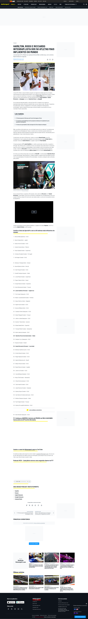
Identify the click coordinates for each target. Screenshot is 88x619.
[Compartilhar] (47, 59)
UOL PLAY (40, 1)
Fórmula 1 (13, 4)
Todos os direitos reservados (50, 617)
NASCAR (49, 4)
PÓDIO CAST (51, 7)
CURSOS (35, 1)
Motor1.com (35, 603)
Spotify (17, 491)
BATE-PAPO (71, 1)
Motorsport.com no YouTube (30, 7)
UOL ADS (44, 1)
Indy (60, 4)
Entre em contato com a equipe (64, 604)
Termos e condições (35, 615)
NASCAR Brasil (42, 4)
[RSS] (22, 609)
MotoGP (19, 4)
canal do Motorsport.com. (42, 454)
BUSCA (65, 1)
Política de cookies (43, 615)
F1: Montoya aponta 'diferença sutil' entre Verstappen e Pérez (29, 118)
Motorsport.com (30, 449)
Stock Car (26, 4)
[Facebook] (26, 505)
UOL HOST (26, 1)
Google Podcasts (19, 497)
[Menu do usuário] (86, 4)
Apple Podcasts (19, 495)
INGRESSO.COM (20, 1)
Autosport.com (35, 607)
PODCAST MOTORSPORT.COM (42, 7)
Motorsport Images (25, 190)
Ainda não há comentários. (34, 523)
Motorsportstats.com (37, 609)
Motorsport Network (39, 617)
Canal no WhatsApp (59, 7)
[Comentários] (53, 59)
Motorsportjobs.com (36, 605)
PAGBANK (31, 1)
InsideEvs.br (35, 601)
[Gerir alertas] (41, 505)
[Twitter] (29, 505)
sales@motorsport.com (62, 606)
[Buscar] (84, 4)
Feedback (60, 600)
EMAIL (77, 1)
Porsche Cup (33, 4)
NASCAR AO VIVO (67, 7)
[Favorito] (50, 59)
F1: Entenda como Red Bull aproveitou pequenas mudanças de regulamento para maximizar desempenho (32, 121)
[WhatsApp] (32, 505)
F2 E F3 (55, 4)
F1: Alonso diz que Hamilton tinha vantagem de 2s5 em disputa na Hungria (31, 124)
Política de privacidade (52, 615)
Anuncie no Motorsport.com (63, 602)
